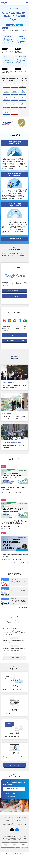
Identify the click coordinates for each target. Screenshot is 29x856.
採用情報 (13, 820)
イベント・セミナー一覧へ (22, 562)
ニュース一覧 (14, 657)
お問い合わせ (20, 820)
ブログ (25, 817)
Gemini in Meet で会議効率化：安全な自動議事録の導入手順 (14, 641)
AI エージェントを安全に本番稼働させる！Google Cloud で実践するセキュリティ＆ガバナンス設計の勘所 (15, 632)
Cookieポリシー (14, 825)
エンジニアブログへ (23, 607)
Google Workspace (14, 335)
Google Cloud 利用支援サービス (15, 290)
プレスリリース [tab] (18, 621)
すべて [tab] (8, 621)
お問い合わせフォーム (14, 788)
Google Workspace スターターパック (15, 340)
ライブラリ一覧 (14, 765)
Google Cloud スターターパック (15, 296)
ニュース (21, 817)
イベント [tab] (19, 622)
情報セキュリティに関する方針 (9, 824)
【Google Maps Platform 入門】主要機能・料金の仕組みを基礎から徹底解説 (15, 649)
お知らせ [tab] (10, 622)
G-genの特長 (4, 817)
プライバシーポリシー (21, 824)
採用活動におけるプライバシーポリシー (14, 823)
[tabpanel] (14, 639)
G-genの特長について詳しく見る (14, 238)
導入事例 (11, 817)
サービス (16, 817)
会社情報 (8, 820)
